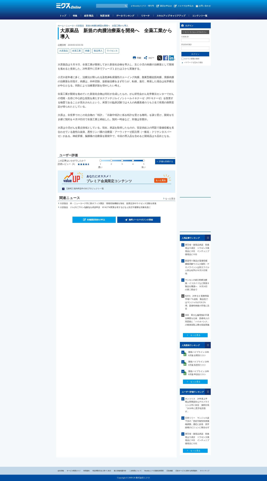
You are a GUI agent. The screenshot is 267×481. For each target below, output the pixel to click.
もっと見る (161, 180)
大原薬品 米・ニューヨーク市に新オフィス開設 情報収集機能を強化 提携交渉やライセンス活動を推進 (108, 203)
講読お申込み (166, 6)
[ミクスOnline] (68, 6)
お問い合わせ (205, 6)
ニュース (70, 25)
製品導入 (98, 51)
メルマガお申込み (186, 6)
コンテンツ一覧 (199, 16)
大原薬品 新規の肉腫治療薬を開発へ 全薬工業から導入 (102, 25)
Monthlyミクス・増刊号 (143, 6)
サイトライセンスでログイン (195, 32)
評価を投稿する (166, 161)
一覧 (208, 238)
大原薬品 (63, 51)
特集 (75, 16)
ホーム (61, 25)
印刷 (139, 58)
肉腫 (87, 51)
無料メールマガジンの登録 (141, 220)
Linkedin (172, 57)
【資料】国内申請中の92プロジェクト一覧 (85, 188)
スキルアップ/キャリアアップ (171, 16)
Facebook (165, 57)
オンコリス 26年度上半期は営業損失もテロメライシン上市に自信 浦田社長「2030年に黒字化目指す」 (197, 405)
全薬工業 (76, 51)
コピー (151, 58)
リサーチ (145, 16)
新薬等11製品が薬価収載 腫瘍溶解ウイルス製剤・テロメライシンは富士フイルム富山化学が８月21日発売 (197, 267)
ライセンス (112, 51)
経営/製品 (88, 16)
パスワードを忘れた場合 (193, 62)
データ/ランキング (125, 16)
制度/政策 (105, 16)
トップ (63, 16)
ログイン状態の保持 (191, 59)
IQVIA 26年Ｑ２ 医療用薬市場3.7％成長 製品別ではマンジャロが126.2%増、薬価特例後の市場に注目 (197, 302)
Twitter (159, 57)
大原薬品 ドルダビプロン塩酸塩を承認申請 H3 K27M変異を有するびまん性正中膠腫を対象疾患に (105, 207)
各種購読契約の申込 (96, 220)
